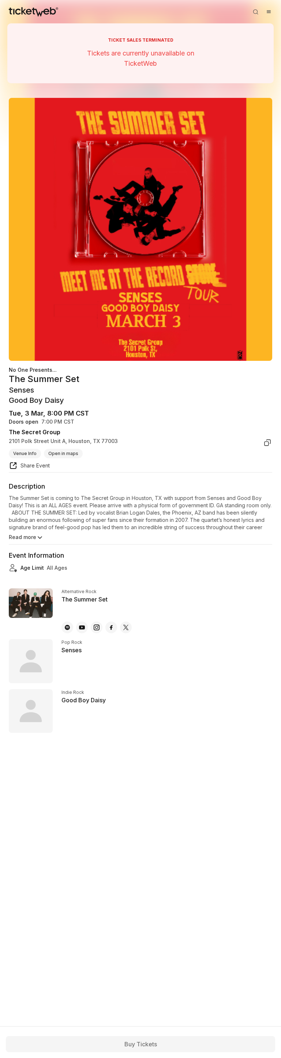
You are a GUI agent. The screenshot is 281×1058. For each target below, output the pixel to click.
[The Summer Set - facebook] (111, 627)
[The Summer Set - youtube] (82, 627)
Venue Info (25, 453)
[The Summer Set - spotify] (67, 627)
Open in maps (63, 453)
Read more (22, 537)
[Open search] (255, 11)
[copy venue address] (267, 442)
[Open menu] (268, 11)
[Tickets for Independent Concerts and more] (33, 12)
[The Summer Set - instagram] (96, 627)
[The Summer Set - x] (126, 627)
